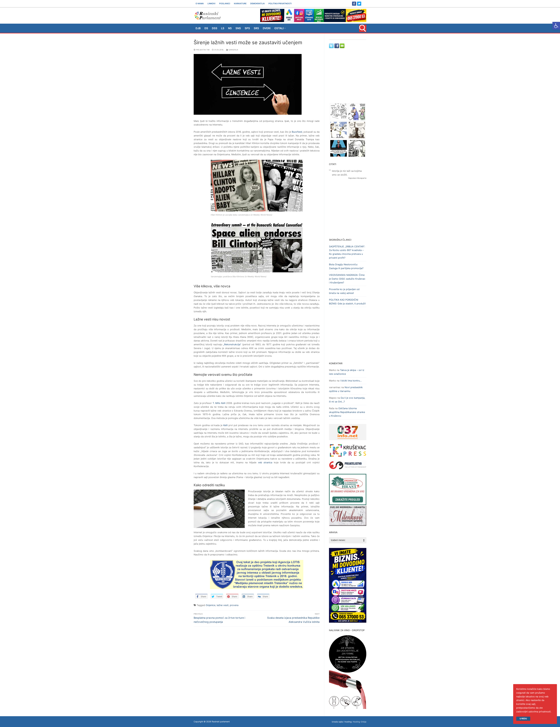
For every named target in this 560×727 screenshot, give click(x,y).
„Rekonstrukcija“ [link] (232, 344)
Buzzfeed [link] (297, 131)
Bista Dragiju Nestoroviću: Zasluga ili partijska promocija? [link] (346, 266)
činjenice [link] (210, 605)
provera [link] (234, 605)
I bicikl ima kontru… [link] (351, 380)
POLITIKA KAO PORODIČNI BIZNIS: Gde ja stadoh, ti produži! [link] (347, 301)
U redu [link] (523, 718)
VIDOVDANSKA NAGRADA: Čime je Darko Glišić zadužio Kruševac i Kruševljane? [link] (347, 278)
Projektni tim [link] (203, 50)
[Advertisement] (347, 78)
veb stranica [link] (265, 462)
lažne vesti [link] (223, 605)
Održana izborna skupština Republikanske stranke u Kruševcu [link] (347, 412)
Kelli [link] (225, 425)
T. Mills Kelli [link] (219, 403)
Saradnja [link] (233, 50)
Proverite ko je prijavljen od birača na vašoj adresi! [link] (344, 291)
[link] (556, 25)
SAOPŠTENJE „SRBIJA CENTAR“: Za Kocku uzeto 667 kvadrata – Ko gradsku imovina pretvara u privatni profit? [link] (347, 252)
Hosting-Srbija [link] (359, 721)
